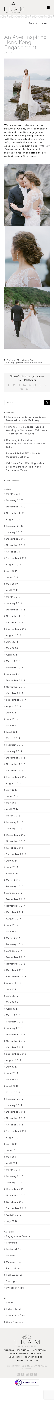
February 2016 (14, 822)
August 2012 (14, 1060)
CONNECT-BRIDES (33, 1357)
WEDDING (9, 1350)
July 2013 (12, 989)
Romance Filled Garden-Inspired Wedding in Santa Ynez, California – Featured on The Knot (26, 430)
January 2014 (14, 950)
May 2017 (12, 725)
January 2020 (14, 532)
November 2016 (15, 764)
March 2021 (13, 493)
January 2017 (14, 751)
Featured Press (14, 1249)
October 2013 (14, 970)
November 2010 (15, 1195)
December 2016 (15, 757)
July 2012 (12, 1066)
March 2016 (13, 815)
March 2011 (13, 1169)
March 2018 (13, 661)
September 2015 (16, 854)
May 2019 (12, 583)
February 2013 (14, 1021)
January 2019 (14, 603)
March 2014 (13, 937)
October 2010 (14, 1201)
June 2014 (12, 925)
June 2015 (12, 867)
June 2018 (12, 641)
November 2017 (15, 686)
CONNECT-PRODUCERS (27, 1360)
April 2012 (12, 1086)
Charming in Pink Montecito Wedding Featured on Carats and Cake (26, 443)
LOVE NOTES (15, 1357)
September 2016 (16, 777)
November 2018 (15, 616)
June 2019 (12, 577)
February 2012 (14, 1098)
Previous (34, 23)
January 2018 (14, 674)
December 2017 (15, 680)
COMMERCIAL (40, 1350)
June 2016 (12, 796)
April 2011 (12, 1163)
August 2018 (14, 635)
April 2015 (12, 873)
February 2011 (14, 1176)
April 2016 (12, 809)
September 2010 (16, 1208)
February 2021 (14, 500)
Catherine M (13, 360)
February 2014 (14, 944)
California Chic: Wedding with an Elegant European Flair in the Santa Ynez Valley (25, 467)
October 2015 (14, 847)
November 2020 (15, 513)
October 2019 (14, 551)
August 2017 (14, 706)
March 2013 (13, 1015)
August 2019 (14, 564)
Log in (9, 1302)
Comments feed (15, 1315)
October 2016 (14, 770)
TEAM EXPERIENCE (19, 1354)
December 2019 (15, 538)
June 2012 (12, 1073)
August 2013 (14, 983)
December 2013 (15, 957)
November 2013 (15, 963)
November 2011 (15, 1118)
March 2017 (13, 738)
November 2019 (15, 545)
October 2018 (14, 622)
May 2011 (12, 1156)
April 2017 (12, 731)
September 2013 (16, 976)
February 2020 (14, 525)
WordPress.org (14, 1321)
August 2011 (14, 1137)
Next (44, 23)
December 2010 (15, 1189)
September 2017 (16, 699)
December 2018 (15, 609)
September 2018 (16, 628)
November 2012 (15, 1040)
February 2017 (14, 744)
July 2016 (12, 789)
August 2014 (14, 918)
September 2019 (16, 558)
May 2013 (12, 1002)
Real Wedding (14, 1274)
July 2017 (12, 712)
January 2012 (14, 1105)
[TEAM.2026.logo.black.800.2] (13, 3)
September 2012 (16, 1053)
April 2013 (12, 1008)
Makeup (10, 1255)
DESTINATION (23, 1350)
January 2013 (14, 1028)
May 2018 (12, 648)
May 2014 (12, 931)
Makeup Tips (13, 1262)
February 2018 (14, 667)
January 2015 (14, 892)
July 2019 (12, 571)
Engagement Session (21, 362)
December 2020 (15, 506)
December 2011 (15, 1111)
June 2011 (12, 1150)
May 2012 (12, 1079)
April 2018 (12, 654)
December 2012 (15, 1034)
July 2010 (12, 1221)
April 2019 (12, 590)
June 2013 (12, 995)
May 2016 (12, 802)
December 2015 (15, 834)
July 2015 (12, 860)
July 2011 (12, 1143)
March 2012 (13, 1092)
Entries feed (13, 1309)
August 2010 (14, 1214)
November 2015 (15, 841)
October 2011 (14, 1124)
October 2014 (14, 912)
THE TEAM (36, 1354)
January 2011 (14, 1182)
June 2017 (12, 719)
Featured (11, 1242)
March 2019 (13, 596)
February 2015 (14, 886)
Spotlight (11, 1281)
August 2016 (14, 783)
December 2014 (15, 899)
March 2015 (13, 880)
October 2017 (14, 693)
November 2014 (15, 905)
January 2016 (14, 828)
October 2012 (14, 1047)
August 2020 (14, 519)
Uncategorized (15, 1287)
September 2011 (16, 1131)
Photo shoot (37, 362)
